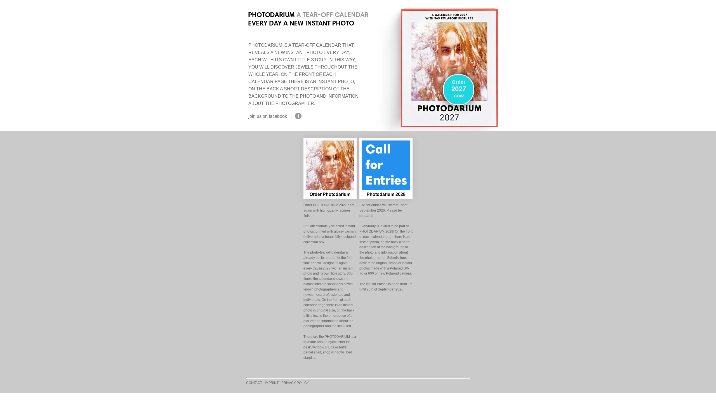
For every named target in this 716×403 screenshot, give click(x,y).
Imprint (272, 383)
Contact (254, 383)
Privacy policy (295, 383)
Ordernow (458, 89)
